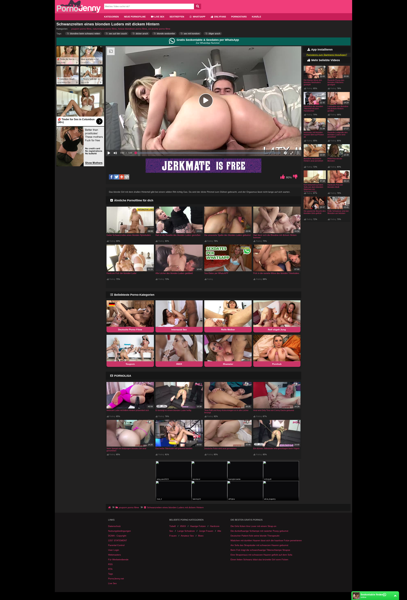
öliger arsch (214, 33)
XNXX (179, 364)
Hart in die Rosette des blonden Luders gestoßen (177, 235)
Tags (110, 574)
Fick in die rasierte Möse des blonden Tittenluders (276, 273)
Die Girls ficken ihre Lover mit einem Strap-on (253, 526)
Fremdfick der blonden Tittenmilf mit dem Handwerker (313, 108)
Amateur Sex (187, 535)
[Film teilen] (121, 176)
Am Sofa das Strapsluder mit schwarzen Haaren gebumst (259, 545)
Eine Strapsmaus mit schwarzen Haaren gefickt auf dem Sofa (261, 554)
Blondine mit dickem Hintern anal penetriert (313, 160)
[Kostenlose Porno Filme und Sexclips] (79, 12)
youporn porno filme (81, 28)
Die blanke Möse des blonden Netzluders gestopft (313, 82)
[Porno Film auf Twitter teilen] (116, 176)
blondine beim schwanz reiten (84, 33)
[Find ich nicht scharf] (295, 177)
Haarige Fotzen (198, 526)
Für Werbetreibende (118, 559)
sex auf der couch (117, 33)
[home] (109, 507)
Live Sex (159, 16)
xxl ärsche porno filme (159, 28)
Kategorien (111, 16)
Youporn (130, 364)
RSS (110, 564)
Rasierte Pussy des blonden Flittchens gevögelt (336, 82)
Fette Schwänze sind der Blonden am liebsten (338, 212)
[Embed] (126, 176)
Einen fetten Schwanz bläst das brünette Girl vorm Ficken (259, 559)
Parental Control (116, 545)
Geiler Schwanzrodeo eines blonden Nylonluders (129, 235)
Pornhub (277, 364)
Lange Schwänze (186, 531)
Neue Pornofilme (135, 16)
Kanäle (256, 16)
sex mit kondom (191, 33)
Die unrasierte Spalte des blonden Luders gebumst (227, 235)
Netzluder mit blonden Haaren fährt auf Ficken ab (314, 134)
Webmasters (114, 554)
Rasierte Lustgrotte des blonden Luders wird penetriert (338, 134)
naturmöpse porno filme (105, 28)
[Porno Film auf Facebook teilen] (111, 176)
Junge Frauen (206, 531)
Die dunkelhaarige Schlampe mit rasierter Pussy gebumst (259, 531)
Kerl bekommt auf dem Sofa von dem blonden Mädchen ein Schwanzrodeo (313, 188)
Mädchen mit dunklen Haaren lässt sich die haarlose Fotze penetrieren (266, 540)
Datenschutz (114, 526)
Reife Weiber (228, 329)
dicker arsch (141, 33)
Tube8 (172, 526)
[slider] (208, 153)
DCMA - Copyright (117, 535)
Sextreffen (176, 16)
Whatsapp (198, 16)
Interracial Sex (179, 329)
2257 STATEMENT (117, 540)
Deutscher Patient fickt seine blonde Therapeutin (255, 535)
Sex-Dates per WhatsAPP (216, 273)
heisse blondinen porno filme (132, 28)
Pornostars (239, 16)
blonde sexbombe (165, 33)
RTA (110, 569)
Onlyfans (219, 16)
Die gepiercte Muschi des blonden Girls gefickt (315, 212)
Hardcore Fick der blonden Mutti (335, 186)
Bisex (201, 535)
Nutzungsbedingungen (119, 531)
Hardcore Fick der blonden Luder (121, 273)
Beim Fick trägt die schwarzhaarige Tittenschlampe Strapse (260, 550)
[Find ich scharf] (282, 177)
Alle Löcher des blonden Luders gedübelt (174, 273)
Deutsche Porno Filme (130, 329)
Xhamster (228, 364)
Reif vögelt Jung (277, 329)
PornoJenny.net (116, 578)
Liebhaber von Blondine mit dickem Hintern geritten (338, 108)
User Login (113, 550)
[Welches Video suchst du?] (197, 6)
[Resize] (292, 153)
